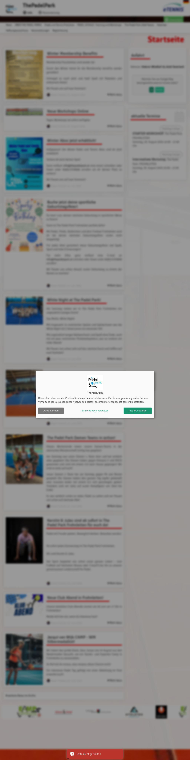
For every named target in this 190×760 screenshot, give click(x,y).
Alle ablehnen (51, 410)
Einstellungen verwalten (95, 410)
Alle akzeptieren (138, 410)
